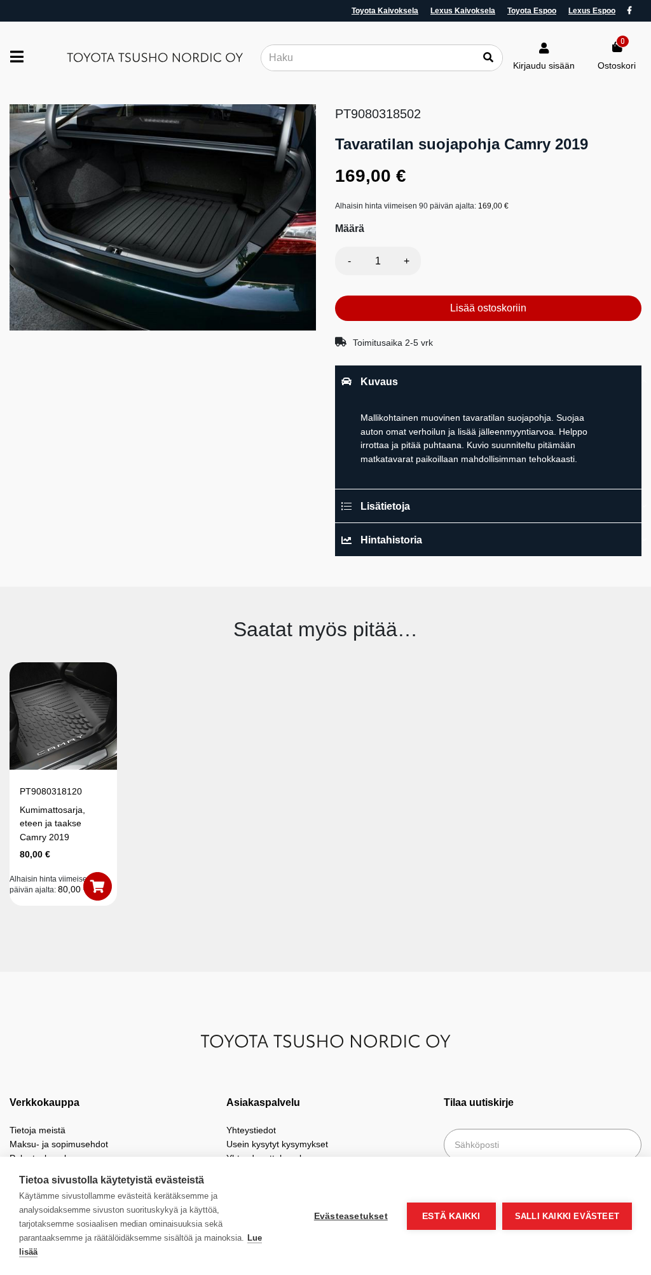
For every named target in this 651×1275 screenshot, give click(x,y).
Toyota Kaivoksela (385, 10)
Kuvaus (379, 381)
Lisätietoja (385, 506)
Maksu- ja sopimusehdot (59, 1144)
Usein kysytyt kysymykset (277, 1144)
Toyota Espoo (531, 10)
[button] (97, 886)
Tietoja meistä (37, 1130)
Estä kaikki (451, 1216)
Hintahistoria (391, 540)
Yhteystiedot (251, 1130)
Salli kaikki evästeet (567, 1216)
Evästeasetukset (351, 1216)
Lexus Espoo (591, 10)
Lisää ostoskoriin (488, 308)
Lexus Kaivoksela (462, 10)
